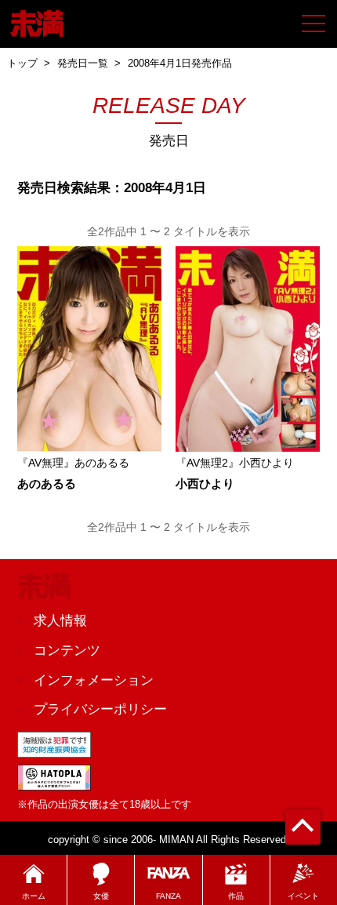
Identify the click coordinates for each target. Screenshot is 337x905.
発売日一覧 (82, 63)
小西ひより (205, 484)
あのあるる (46, 484)
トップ (22, 63)
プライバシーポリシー (100, 709)
